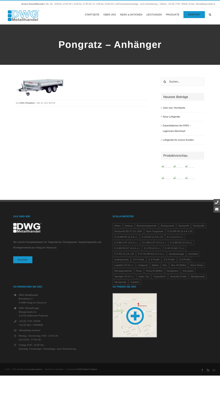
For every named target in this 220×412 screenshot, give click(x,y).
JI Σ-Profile (169, 259)
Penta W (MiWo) (154, 271)
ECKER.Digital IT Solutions (87, 369)
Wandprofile (120, 282)
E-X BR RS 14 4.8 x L (181, 242)
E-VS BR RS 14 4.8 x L (126, 237)
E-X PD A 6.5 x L (152, 248)
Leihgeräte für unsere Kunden (178, 139)
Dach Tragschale (154, 231)
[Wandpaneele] (190, 169)
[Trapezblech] (166, 169)
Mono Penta (197, 265)
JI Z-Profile (153, 259)
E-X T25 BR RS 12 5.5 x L (151, 254)
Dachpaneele (167, 226)
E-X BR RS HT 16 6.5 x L (127, 248)
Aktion (117, 226)
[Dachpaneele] (178, 169)
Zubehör (135, 282)
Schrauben (188, 271)
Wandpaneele (198, 276)
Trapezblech (159, 276)
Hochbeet (193, 254)
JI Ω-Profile (184, 259)
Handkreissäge (176, 254)
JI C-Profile (138, 259)
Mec (165, 265)
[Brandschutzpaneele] (178, 181)
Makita (155, 265)
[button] (210, 14)
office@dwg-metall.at (29, 330)
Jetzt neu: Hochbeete (174, 107)
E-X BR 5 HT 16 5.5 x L (154, 242)
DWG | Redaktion (27, 103)
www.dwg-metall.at (34, 369)
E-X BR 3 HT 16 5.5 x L (126, 242)
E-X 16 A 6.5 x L (175, 237)
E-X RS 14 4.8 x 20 (124, 254)
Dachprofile (199, 226)
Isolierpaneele (121, 259)
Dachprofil (183, 226)
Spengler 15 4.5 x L (124, 276)
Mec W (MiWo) (178, 265)
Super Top (144, 276)
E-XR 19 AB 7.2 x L (175, 248)
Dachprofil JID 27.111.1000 (128, 231)
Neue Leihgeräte (171, 116)
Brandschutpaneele (147, 226)
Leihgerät (143, 265)
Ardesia (129, 226)
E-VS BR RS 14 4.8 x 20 (179, 231)
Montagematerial (123, 271)
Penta (139, 271)
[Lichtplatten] (190, 181)
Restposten (172, 271)
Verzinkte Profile (178, 276)
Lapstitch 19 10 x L (124, 265)
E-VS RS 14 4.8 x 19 (152, 237)
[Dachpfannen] (166, 181)
